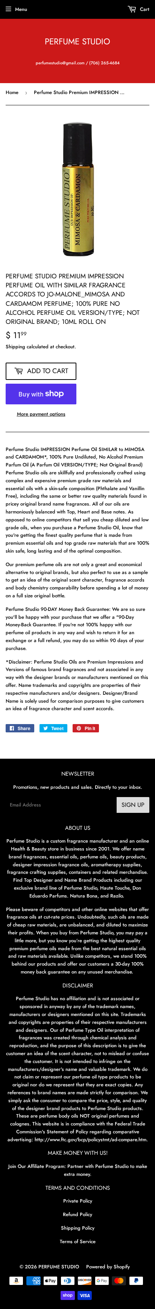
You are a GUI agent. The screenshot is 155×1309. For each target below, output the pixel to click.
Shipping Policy (77, 1228)
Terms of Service (78, 1241)
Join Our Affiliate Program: (37, 1166)
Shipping (15, 346)
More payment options (41, 414)
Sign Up (133, 804)
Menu (21, 9)
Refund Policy (77, 1214)
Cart (143, 9)
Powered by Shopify (108, 1266)
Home (12, 92)
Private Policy (77, 1200)
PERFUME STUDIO (77, 41)
